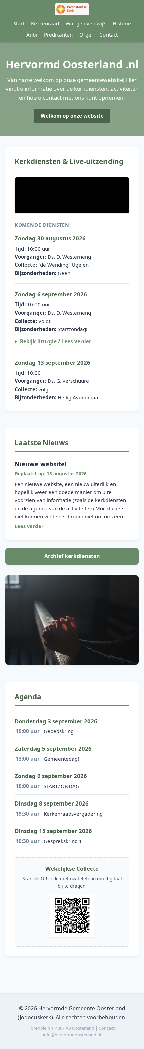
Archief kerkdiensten (72, 556)
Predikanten (58, 34)
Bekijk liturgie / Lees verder (55, 341)
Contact (108, 34)
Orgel (86, 34)
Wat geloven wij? (86, 23)
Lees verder (29, 526)
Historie (122, 23)
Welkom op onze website (72, 115)
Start (18, 23)
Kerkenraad (45, 23)
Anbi (31, 34)
